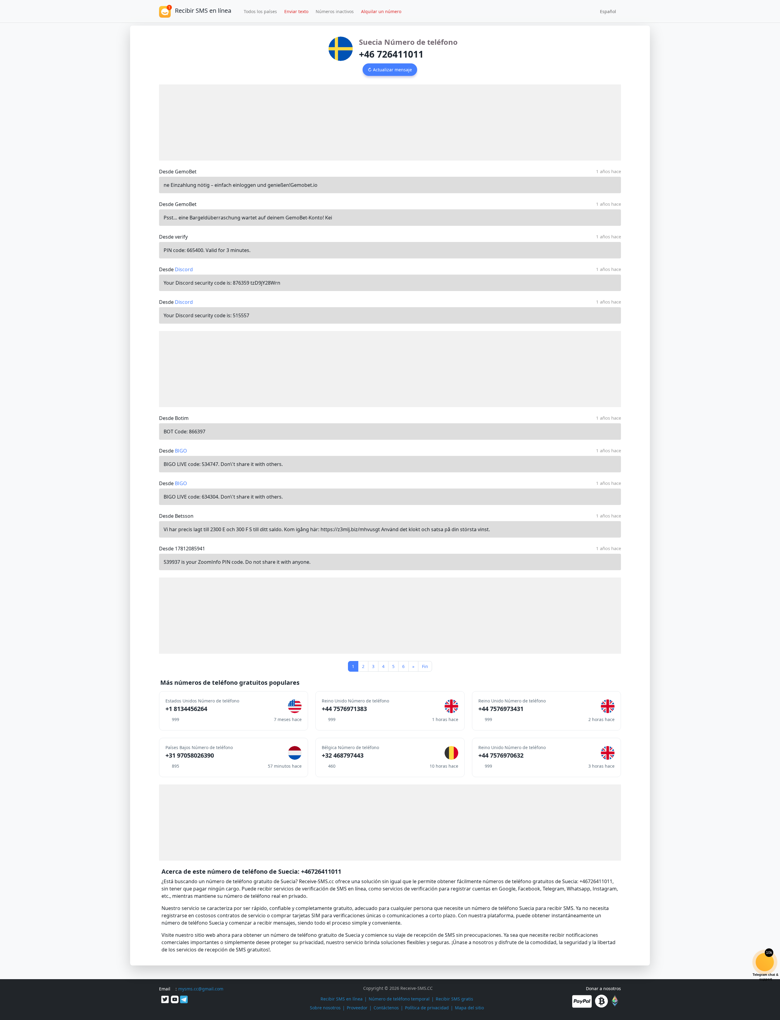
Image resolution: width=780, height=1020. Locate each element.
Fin (425, 666)
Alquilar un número (381, 11)
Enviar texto (296, 11)
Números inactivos (335, 11)
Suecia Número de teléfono (408, 42)
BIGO (181, 450)
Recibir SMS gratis (454, 999)
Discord (184, 269)
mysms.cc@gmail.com (200, 989)
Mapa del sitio (469, 1008)
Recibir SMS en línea (342, 999)
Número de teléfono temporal (399, 999)
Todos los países (260, 11)
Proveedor (357, 1008)
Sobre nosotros (325, 1008)
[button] (606, 11)
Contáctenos (386, 1008)
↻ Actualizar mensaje (390, 70)
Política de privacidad (427, 1008)
